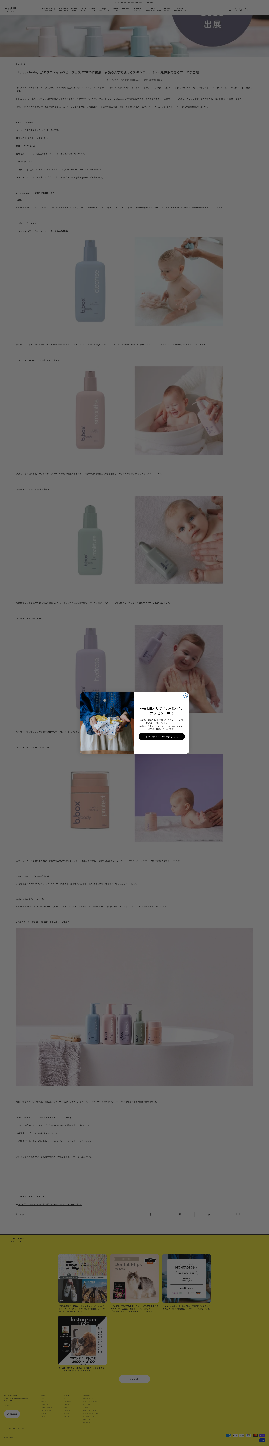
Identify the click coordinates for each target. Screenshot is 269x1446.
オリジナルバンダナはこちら (161, 736)
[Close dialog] (186, 696)
